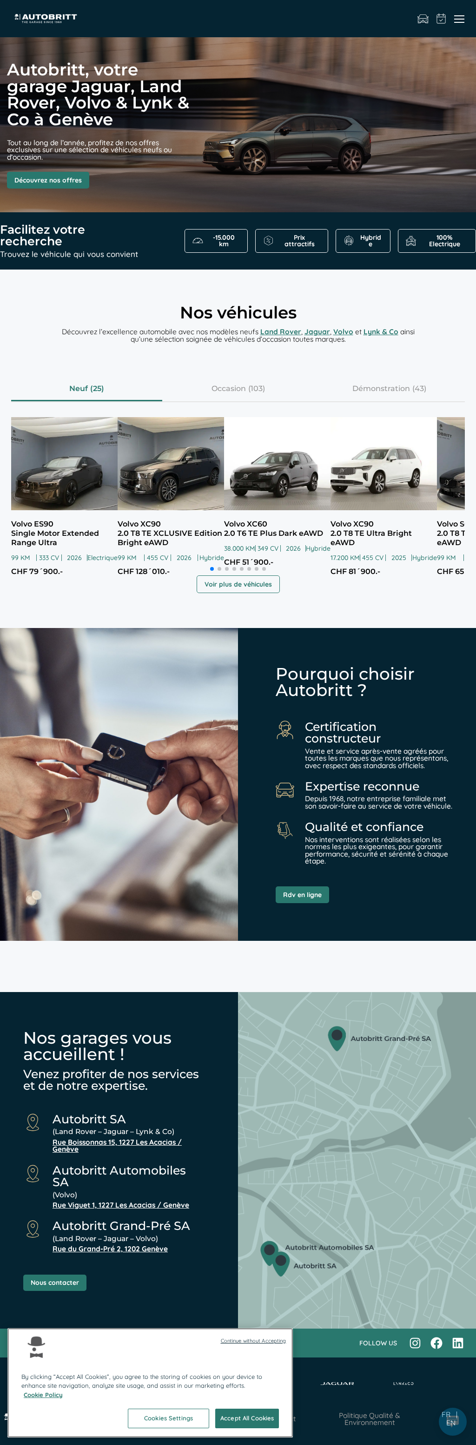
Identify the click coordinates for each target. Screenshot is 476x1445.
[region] (150, 1383)
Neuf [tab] (78, 388)
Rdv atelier (441, 18)
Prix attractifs (299, 240)
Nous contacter (55, 1282)
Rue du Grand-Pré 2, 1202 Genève (110, 1248)
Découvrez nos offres (48, 180)
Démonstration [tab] (381, 388)
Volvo (343, 331)
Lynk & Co (381, 331)
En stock (423, 18)
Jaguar (317, 331)
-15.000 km (224, 240)
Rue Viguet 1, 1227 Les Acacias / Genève (121, 1205)
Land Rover (280, 331)
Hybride (370, 240)
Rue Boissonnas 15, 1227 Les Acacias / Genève (117, 1146)
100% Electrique (444, 240)
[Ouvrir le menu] (459, 18)
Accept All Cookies (247, 1418)
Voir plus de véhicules (238, 584)
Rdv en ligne (302, 895)
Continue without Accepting (253, 1340)
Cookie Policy (43, 1394)
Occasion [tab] (229, 388)
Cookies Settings (168, 1418)
